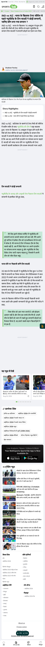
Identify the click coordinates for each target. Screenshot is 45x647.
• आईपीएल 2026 (28, 588)
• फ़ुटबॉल (24, 564)
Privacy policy (22, 627)
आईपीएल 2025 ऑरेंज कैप (9, 573)
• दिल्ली (4, 606)
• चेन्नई (4, 603)
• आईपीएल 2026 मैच (29, 596)
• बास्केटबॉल (25, 573)
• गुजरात (5, 609)
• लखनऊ (5, 612)
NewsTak (11, 1)
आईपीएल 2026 (7, 561)
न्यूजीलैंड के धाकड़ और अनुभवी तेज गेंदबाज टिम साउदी (22, 194)
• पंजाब (4, 615)
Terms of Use (22, 631)
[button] (16, 387)
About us (21, 623)
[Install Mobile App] (34, 6)
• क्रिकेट (24, 558)
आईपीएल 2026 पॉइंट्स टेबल (10, 569)
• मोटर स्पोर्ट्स (26, 576)
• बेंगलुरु (5, 591)
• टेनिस (24, 567)
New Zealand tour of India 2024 (21, 11)
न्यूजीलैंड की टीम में (24, 126)
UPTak (16, 1)
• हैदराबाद (5, 600)
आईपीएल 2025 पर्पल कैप (9, 576)
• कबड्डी (24, 570)
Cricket (7, 11)
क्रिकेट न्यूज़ (6, 582)
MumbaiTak (22, 1)
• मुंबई (4, 594)
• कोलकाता (5, 597)
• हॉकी (24, 579)
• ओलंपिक (25, 561)
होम (2, 11)
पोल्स (4, 579)
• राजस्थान (5, 588)
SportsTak (4, 1)
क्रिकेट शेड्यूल (6, 566)
